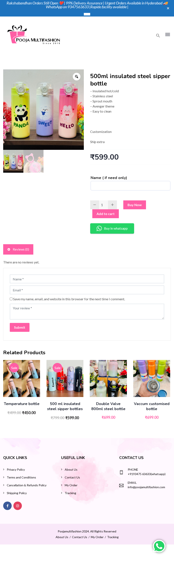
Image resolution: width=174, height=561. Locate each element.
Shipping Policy (17, 493)
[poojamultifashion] (33, 34)
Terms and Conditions (21, 477)
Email (132, 482)
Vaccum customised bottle (152, 406)
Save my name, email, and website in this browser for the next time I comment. (69, 299)
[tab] (18, 249)
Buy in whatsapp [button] (116, 228)
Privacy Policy (16, 469)
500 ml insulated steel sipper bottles (65, 406)
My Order (71, 485)
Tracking (70, 493)
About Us (71, 469)
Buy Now (135, 205)
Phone (133, 469)
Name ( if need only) (109, 177)
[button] (158, 36)
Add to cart (106, 214)
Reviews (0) (20, 249)
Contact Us (72, 477)
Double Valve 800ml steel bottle (108, 406)
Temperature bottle (21, 403)
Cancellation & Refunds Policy (26, 485)
